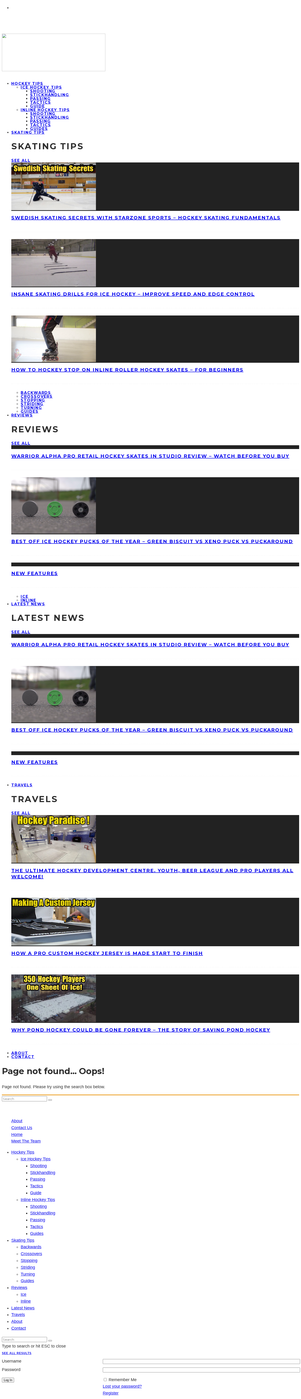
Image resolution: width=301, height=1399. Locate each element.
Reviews (22, 415)
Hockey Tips (27, 83)
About (16, 1121)
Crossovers (37, 396)
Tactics (40, 102)
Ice (24, 596)
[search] (50, 1100)
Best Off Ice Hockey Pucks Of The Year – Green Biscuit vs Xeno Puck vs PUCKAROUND (152, 541)
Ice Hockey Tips (41, 87)
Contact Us (21, 1127)
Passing (40, 98)
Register (111, 1393)
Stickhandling (49, 95)
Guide (37, 106)
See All (20, 160)
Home (17, 1134)
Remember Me (123, 1379)
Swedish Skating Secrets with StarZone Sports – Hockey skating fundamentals (146, 218)
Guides (37, 1233)
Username (11, 1361)
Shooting (42, 91)
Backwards (36, 392)
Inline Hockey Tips (45, 110)
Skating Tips (28, 132)
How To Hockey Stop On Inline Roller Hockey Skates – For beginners (127, 370)
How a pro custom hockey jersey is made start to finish (107, 953)
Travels (21, 785)
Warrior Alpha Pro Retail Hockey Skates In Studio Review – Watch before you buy (150, 456)
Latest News (28, 604)
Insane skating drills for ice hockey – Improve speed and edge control (133, 294)
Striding (32, 404)
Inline (26, 1301)
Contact (22, 1057)
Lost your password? (122, 1386)
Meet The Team (26, 1141)
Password (11, 1369)
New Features (34, 573)
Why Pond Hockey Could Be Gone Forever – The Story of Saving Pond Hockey (140, 1030)
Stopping (33, 400)
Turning (31, 408)
